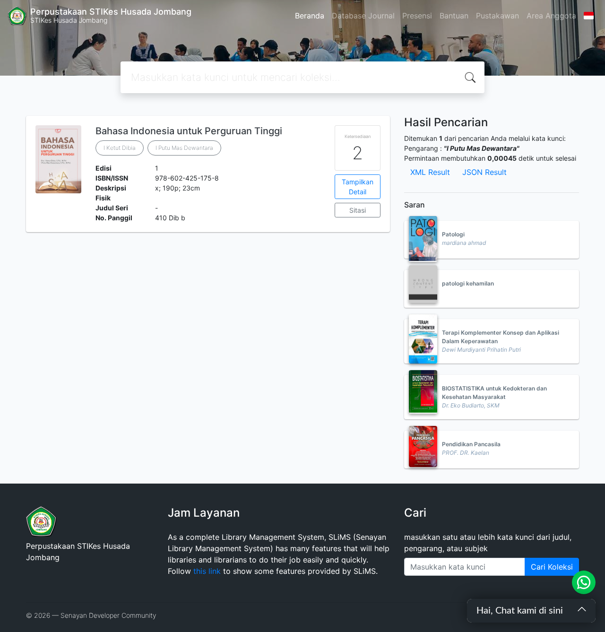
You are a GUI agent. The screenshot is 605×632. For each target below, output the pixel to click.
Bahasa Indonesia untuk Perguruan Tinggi (188, 131)
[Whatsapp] (584, 582)
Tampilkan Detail (357, 187)
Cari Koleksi (552, 566)
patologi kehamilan (468, 283)
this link (207, 571)
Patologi (453, 234)
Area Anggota (551, 15)
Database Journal (363, 15)
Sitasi (357, 210)
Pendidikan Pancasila (471, 444)
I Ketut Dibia (120, 147)
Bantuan (454, 15)
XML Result (430, 172)
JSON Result (484, 172)
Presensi (417, 15)
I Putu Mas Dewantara (184, 147)
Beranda (309, 15)
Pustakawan (497, 15)
